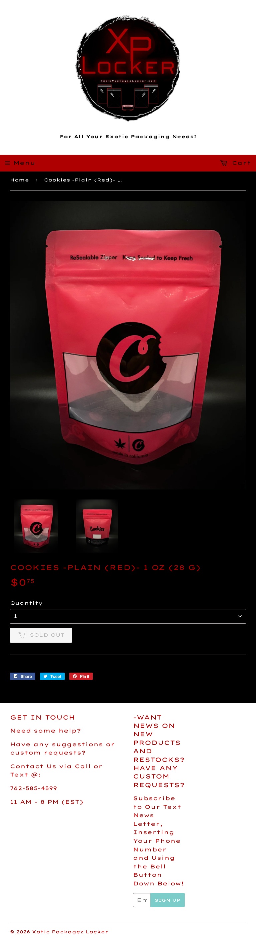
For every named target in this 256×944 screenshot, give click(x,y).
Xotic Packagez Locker (70, 931)
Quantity (26, 603)
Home (19, 179)
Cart (240, 162)
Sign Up (167, 900)
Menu (24, 162)
